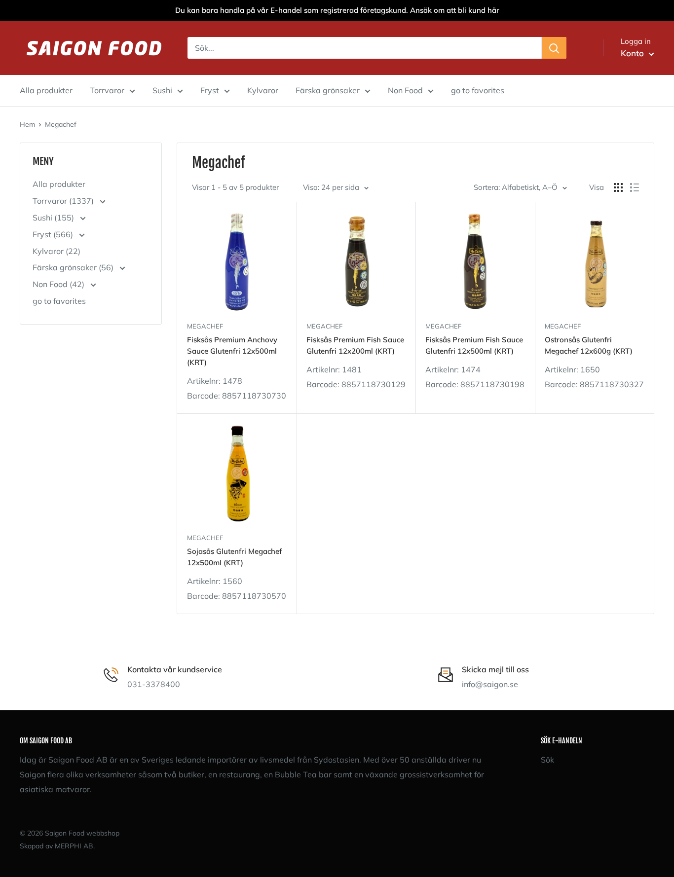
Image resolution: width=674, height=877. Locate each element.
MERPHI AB (74, 845)
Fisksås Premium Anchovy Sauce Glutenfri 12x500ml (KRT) (232, 351)
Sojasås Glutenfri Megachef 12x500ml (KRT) (234, 557)
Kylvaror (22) (56, 251)
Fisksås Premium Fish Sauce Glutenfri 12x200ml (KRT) (355, 345)
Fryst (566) (54, 234)
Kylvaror (262, 90)
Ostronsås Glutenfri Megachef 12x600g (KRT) (589, 345)
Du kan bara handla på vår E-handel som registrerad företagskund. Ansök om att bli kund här (337, 10)
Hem (27, 124)
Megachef (60, 124)
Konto (633, 53)
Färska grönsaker (328, 90)
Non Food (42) (59, 284)
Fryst (209, 90)
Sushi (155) (54, 217)
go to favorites (477, 90)
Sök (547, 760)
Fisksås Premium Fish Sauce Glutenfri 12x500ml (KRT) (474, 345)
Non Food (405, 90)
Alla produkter (46, 90)
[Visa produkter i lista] (634, 187)
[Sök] (554, 48)
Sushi (162, 90)
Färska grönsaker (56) (74, 267)
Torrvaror (107, 90)
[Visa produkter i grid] (618, 187)
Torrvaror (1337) (64, 201)
